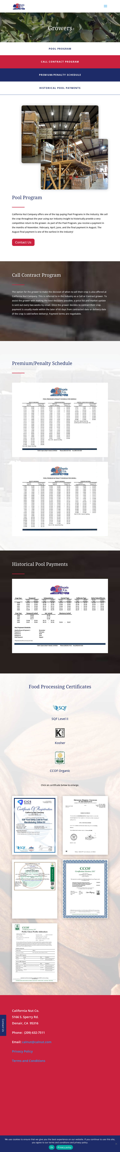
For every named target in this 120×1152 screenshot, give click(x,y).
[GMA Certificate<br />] (85, 917)
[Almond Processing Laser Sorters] (74, 188)
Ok (51, 1147)
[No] (116, 1143)
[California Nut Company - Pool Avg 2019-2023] (60, 652)
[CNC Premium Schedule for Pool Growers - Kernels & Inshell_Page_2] (60, 535)
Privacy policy (64, 1147)
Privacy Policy (22, 1051)
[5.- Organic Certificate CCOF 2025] (34, 917)
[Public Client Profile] (34, 981)
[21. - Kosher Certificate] (85, 853)
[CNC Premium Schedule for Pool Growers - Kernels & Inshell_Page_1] (60, 456)
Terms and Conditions (28, 1061)
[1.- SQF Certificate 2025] (34, 853)
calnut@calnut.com (36, 1042)
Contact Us (23, 242)
